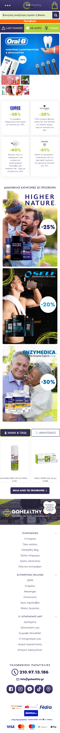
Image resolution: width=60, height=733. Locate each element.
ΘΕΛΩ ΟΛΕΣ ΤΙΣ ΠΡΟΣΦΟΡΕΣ (28, 490)
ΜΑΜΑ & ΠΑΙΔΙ (17, 432)
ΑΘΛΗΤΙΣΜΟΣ (47, 432)
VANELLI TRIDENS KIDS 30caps (45, 478)
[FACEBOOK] (11, 689)
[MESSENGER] (29, 689)
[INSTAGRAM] (20, 689)
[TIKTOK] (39, 689)
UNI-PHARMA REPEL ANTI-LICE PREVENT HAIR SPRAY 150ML (14, 478)
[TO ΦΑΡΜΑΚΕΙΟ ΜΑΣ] (48, 689)
